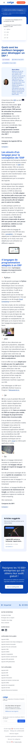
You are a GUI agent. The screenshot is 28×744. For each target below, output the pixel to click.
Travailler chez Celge (6, 620)
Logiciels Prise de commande (8, 647)
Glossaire (6, 731)
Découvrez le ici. (14, 390)
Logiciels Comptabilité (7, 654)
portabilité (9, 234)
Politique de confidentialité (17, 731)
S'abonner (21, 721)
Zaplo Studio (18, 742)
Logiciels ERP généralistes (8, 661)
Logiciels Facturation (6, 677)
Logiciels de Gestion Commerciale (10, 680)
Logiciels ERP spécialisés (7, 659)
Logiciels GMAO (5, 651)
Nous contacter (5, 622)
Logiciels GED (4, 670)
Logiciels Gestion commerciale (9, 656)
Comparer (21, 2)
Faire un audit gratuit (13, 587)
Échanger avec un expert (7, 617)
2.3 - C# (6, 35)
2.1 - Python (7, 29)
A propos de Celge (6, 615)
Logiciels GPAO (5, 639)
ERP (15, 100)
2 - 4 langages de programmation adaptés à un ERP (12, 25)
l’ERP (19, 165)
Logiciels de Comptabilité (7, 685)
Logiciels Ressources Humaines (9, 690)
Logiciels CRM (4, 649)
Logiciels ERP (4, 673)
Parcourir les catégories (14, 739)
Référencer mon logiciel (11, 711)
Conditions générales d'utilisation (14, 736)
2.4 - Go (6, 37)
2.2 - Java (6, 32)
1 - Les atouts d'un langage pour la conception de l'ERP (13, 20)
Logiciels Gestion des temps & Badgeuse (11, 642)
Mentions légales (14, 733)
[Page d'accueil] (10, 2)
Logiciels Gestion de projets (8, 644)
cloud (13, 441)
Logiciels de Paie (5, 687)
